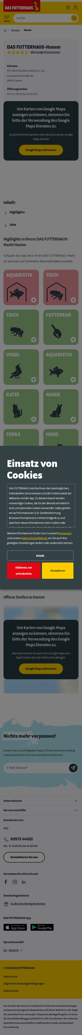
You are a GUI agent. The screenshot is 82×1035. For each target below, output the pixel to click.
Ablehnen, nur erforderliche (23, 570)
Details (40, 555)
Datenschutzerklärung (34, 538)
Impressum (65, 533)
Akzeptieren (57, 570)
